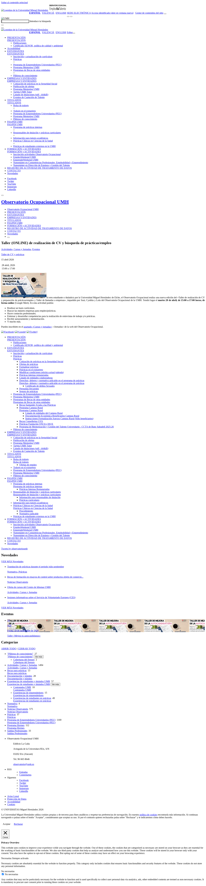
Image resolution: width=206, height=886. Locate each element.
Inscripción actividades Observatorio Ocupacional (37, 154)
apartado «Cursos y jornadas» (38, 326)
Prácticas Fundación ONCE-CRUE (36, 424)
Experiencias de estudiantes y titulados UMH (28, 681)
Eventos (36, 249)
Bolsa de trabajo (21, 105)
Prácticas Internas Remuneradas (34, 489)
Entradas (23, 772)
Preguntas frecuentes (29, 388)
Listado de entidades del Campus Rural (44, 413)
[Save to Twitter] (32, 332)
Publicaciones (19, 43)
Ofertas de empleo (28, 464)
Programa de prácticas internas (27, 127)
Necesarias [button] (6, 858)
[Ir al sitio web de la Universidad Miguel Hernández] (24, 10)
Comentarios (25, 775)
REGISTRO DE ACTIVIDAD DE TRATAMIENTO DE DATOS (39, 168)
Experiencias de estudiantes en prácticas (32, 698)
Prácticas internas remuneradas (33, 375)
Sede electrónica (79, 13)
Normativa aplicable (28, 513)
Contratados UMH (22, 687)
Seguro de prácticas (28, 391)
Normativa (12, 703)
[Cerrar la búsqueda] (2, 27)
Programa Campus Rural (31, 407)
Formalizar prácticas (28, 367)
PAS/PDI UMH (14, 121)
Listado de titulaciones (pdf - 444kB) (30, 94)
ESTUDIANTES (15, 51)
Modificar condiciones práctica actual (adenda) (41, 372)
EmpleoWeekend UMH (24, 157)
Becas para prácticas (17, 670)
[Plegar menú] (74, 33)
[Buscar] (2, 25)
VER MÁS (12, 561)
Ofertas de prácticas (28, 364)
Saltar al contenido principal (14, 2)
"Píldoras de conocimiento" (20, 653)
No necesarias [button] (7, 871)
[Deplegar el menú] (8, 237)
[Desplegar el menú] (71, 16)
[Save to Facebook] (7, 332)
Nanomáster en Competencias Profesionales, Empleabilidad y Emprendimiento (50, 162)
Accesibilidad (13, 48)
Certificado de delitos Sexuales (40, 386)
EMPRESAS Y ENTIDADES (21, 78)
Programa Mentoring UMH (26, 67)
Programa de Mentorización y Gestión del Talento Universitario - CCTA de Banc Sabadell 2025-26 (66, 426)
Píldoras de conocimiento (25, 75)
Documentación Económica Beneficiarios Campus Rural (52, 416)
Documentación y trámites (19, 676)
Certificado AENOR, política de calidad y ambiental (38, 45)
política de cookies (148, 814)
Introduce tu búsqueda (40, 21)
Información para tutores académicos (30, 138)
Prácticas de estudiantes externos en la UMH (34, 146)
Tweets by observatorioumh (14, 548)
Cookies (11, 804)
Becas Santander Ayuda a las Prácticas (37, 405)
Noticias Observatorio (17, 709)
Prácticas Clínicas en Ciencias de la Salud (33, 140)
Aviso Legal (13, 796)
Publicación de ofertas (23, 86)
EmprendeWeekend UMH (25, 160)
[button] (16, 40)
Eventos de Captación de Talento (29, 97)
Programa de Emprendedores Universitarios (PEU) (37, 64)
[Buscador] (165, 13)
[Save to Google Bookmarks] (20, 332)
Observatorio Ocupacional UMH (35, 202)
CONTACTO (14, 170)
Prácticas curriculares (29, 500)
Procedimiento (26, 511)
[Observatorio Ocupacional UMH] (58, 10)
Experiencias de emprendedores (28, 692)
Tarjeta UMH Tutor (22, 92)
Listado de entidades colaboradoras (36, 378)
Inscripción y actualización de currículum (32, 56)
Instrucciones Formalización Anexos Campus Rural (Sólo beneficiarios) (59, 418)
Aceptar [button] (6, 824)
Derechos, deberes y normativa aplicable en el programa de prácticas (51, 380)
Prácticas (17, 59)
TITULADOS (14, 100)
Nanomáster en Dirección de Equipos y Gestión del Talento (41, 165)
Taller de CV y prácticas (12, 254)
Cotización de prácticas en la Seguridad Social (35, 83)
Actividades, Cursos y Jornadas (16, 249)
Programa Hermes (15, 725)
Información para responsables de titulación (39, 497)
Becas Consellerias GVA (31, 421)
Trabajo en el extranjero (24, 111)
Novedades (12, 173)
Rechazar (18, 824)
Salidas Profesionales (17, 730)
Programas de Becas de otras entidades (31, 70)
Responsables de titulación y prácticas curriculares (37, 132)
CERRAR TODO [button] (26, 648)
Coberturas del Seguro (24, 659)
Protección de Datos (16, 799)
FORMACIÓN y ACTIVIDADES (24, 149)
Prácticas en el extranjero (31, 369)
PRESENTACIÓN (16, 37)
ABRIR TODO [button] (8, 648)
